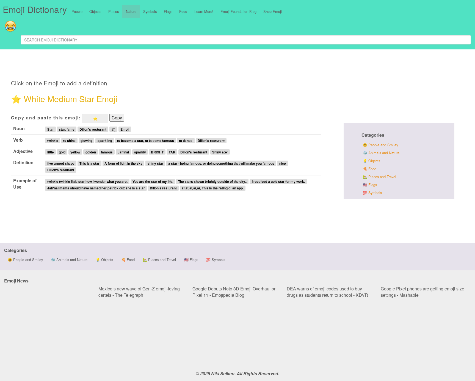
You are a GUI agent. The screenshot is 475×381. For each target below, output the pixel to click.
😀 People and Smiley (380, 144)
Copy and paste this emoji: (46, 117)
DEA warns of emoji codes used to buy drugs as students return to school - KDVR (327, 291)
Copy (117, 117)
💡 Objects (371, 160)
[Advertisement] (148, 65)
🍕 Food (369, 168)
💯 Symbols (372, 192)
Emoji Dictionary (35, 9)
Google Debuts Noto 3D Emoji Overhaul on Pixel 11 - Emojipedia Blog (234, 291)
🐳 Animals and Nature (381, 152)
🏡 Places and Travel (379, 176)
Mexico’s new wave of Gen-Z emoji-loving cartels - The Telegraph (139, 291)
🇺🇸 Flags (370, 184)
